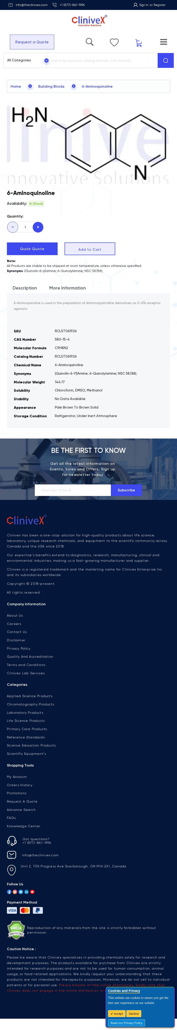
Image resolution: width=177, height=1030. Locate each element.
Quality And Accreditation (30, 656)
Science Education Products (31, 745)
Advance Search (21, 810)
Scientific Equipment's (26, 753)
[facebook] (9, 892)
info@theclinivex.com (32, 5)
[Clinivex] (88, 21)
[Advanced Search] (105, 40)
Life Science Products (26, 720)
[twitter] (20, 892)
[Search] (166, 60)
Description (25, 288)
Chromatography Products (30, 704)
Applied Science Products (30, 696)
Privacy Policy (18, 648)
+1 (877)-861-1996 (72, 5)
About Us (15, 615)
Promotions (17, 793)
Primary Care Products (27, 729)
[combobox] (101, 60)
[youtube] (32, 892)
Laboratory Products (25, 712)
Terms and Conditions (26, 665)
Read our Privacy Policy (126, 1023)
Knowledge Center (24, 826)
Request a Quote (30, 42)
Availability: (17, 203)
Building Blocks (51, 86)
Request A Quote (22, 801)
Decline (134, 1014)
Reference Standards (26, 737)
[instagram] (15, 892)
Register (159, 5)
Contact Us (17, 632)
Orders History (19, 785)
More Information (67, 288)
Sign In (143, 5)
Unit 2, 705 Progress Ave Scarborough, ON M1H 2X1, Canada (73, 866)
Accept (118, 1014)
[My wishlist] (125, 40)
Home (16, 86)
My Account (17, 777)
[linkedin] (26, 892)
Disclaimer (16, 640)
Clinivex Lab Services (26, 673)
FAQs (11, 818)
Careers (14, 624)
